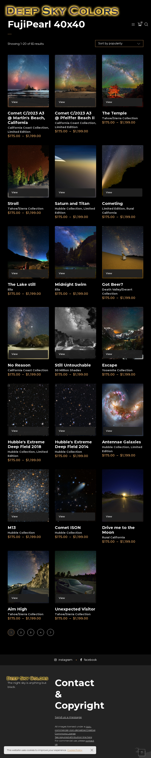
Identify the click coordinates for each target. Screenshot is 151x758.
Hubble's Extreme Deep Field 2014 (73, 444)
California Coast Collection (28, 127)
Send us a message (68, 717)
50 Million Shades (68, 370)
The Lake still (22, 284)
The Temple (114, 113)
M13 (12, 527)
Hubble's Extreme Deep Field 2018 (26, 444)
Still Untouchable (73, 365)
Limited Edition (19, 132)
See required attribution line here (73, 737)
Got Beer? (112, 284)
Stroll (13, 203)
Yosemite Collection (117, 370)
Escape (109, 365)
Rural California (113, 537)
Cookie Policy (74, 750)
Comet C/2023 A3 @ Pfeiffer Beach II (75, 115)
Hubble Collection (68, 208)
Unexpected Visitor (75, 609)
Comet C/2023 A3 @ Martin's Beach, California (26, 118)
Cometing (112, 203)
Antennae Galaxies (121, 442)
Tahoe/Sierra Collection (120, 118)
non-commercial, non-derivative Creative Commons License (75, 730)
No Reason (19, 365)
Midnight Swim (70, 284)
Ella (10, 289)
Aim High (17, 609)
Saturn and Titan (72, 203)
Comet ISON (68, 527)
